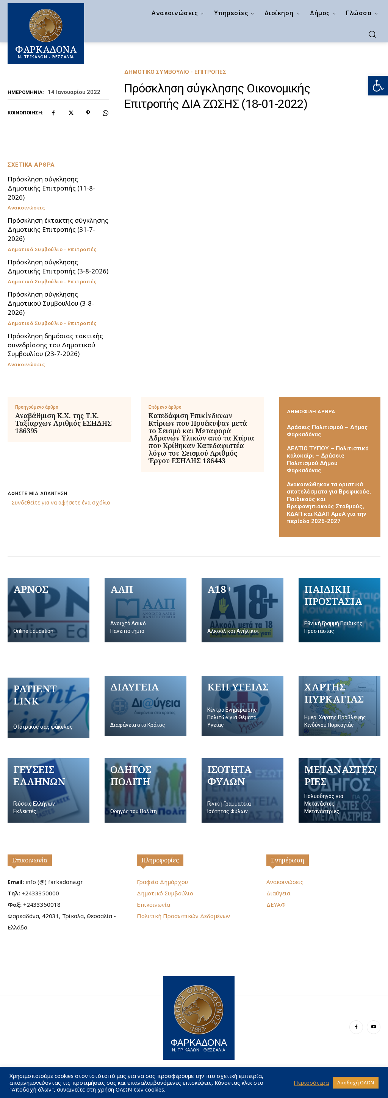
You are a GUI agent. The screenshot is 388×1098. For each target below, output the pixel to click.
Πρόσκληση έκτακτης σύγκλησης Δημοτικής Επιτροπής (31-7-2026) (58, 229)
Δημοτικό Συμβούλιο (165, 893)
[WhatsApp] (105, 112)
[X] (70, 112)
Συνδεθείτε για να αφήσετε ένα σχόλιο (60, 502)
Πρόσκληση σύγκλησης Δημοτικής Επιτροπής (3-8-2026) (58, 266)
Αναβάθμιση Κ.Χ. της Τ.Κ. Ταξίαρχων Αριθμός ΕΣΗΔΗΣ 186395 (63, 423)
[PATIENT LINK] (48, 708)
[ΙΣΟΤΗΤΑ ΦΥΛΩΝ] (242, 790)
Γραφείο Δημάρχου (162, 882)
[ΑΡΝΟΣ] (48, 610)
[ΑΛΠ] (145, 610)
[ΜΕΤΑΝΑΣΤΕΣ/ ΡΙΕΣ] (339, 790)
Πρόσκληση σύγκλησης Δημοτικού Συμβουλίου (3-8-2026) (51, 303)
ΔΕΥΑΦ (276, 904)
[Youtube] (373, 1027)
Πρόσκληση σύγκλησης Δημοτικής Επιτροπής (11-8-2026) (51, 188)
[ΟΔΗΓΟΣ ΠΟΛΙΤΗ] (145, 790)
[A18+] (242, 610)
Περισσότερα (311, 1082)
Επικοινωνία (29, 860)
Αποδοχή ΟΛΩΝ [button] (355, 1082)
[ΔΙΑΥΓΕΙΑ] (145, 706)
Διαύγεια (278, 893)
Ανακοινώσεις (26, 207)
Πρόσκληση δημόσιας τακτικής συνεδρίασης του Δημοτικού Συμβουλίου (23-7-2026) (55, 344)
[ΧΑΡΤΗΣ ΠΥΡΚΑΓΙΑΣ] (339, 706)
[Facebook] (53, 112)
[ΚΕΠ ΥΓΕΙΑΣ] (242, 706)
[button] (378, 85)
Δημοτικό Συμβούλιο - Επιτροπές (175, 72)
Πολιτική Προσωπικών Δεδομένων (183, 916)
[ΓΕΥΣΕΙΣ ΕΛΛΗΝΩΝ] (48, 790)
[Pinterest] (87, 112)
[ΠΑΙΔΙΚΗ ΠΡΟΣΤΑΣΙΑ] (339, 610)
